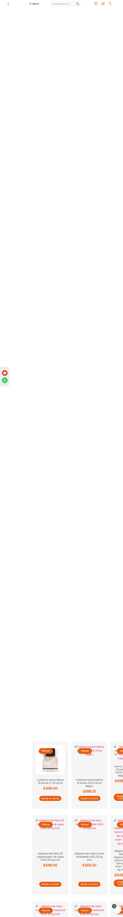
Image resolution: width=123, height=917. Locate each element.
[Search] (78, 4)
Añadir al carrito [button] (50, 798)
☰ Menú (34, 4)
